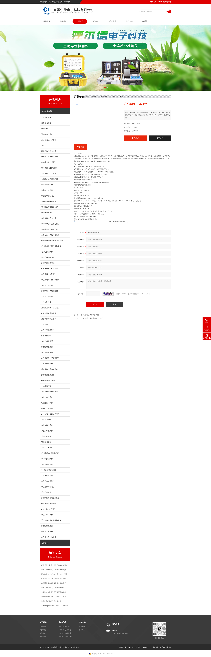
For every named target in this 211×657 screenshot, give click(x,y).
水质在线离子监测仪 (48, 173)
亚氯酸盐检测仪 (47, 134)
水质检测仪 (45, 324)
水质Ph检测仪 (46, 419)
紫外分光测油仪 (47, 185)
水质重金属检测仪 (48, 475)
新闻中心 (96, 21)
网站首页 (46, 21)
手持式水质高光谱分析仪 (50, 224)
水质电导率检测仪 (48, 330)
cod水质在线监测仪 (48, 509)
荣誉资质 (43, 630)
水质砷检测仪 (46, 117)
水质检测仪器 (102, 96)
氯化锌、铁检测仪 (48, 190)
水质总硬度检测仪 (48, 263)
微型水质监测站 (47, 212)
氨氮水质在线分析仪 (48, 503)
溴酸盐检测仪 (46, 123)
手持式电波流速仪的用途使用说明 (52, 588)
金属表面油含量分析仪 (49, 179)
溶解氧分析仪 (46, 336)
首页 (87, 96)
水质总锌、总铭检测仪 (49, 291)
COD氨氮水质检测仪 (48, 470)
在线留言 (161, 2)
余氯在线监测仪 (47, 431)
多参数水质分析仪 (48, 531)
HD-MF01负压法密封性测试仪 (66, 626)
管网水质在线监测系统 (49, 207)
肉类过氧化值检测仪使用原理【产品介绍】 (55, 597)
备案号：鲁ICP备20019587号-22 (130, 647)
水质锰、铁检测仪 (48, 296)
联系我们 (168, 2)
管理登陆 (168, 647)
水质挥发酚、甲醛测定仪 (50, 358)
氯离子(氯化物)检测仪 (49, 168)
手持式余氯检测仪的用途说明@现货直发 (55, 570)
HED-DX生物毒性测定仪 (66, 630)
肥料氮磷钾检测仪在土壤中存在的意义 (54, 574)
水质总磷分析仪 (47, 464)
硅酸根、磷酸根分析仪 (49, 157)
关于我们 (63, 21)
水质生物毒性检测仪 (48, 537)
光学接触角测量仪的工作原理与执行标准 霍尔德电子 (55, 592)
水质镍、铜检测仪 (48, 285)
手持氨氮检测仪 (47, 459)
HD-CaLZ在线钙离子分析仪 (89, 315)
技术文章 (112, 21)
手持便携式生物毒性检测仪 (51, 520)
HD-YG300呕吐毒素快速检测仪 (66, 633)
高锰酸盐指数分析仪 (48, 151)
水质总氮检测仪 (47, 425)
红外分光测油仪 (47, 408)
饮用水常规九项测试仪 (49, 229)
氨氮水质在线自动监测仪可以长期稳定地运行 (55, 579)
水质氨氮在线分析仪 (48, 218)
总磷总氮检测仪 (47, 252)
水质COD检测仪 (47, 447)
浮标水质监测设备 (48, 375)
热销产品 (62, 622)
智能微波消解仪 (47, 403)
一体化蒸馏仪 (46, 386)
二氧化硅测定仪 (47, 364)
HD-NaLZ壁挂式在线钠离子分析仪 (91, 318)
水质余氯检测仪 (47, 526)
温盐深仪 (44, 129)
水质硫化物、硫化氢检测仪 (51, 280)
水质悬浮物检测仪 (48, 487)
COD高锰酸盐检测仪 (48, 380)
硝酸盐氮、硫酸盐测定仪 (50, 369)
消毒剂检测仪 (46, 436)
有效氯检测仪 (46, 442)
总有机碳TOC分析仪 (48, 319)
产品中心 (79, 21)
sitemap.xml (147, 647)
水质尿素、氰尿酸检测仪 (50, 414)
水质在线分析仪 (47, 515)
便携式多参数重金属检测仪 (51, 246)
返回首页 (153, 2)
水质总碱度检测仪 (48, 196)
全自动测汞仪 (46, 302)
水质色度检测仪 (47, 397)
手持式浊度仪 (46, 492)
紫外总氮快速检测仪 (48, 201)
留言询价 (160, 138)
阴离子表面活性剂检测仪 (50, 268)
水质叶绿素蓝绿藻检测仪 (50, 392)
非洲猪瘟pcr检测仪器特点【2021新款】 (54, 606)
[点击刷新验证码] (108, 294)
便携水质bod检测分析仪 (50, 453)
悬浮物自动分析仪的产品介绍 (51, 601)
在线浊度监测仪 (47, 352)
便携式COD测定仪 (48, 257)
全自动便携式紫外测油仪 (50, 235)
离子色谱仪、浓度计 (48, 140)
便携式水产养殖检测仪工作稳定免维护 (54, 565)
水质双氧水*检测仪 (48, 274)
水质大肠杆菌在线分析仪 (50, 498)
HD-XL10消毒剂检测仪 (66, 636)
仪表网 (162, 647)
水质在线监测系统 (48, 341)
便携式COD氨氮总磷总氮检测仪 (53, 240)
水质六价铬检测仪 (48, 481)
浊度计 (43, 145)
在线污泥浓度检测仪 (48, 313)
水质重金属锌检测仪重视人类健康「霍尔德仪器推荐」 (55, 583)
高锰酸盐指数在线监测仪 (50, 308)
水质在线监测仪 (47, 347)
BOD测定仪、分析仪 (48, 162)
